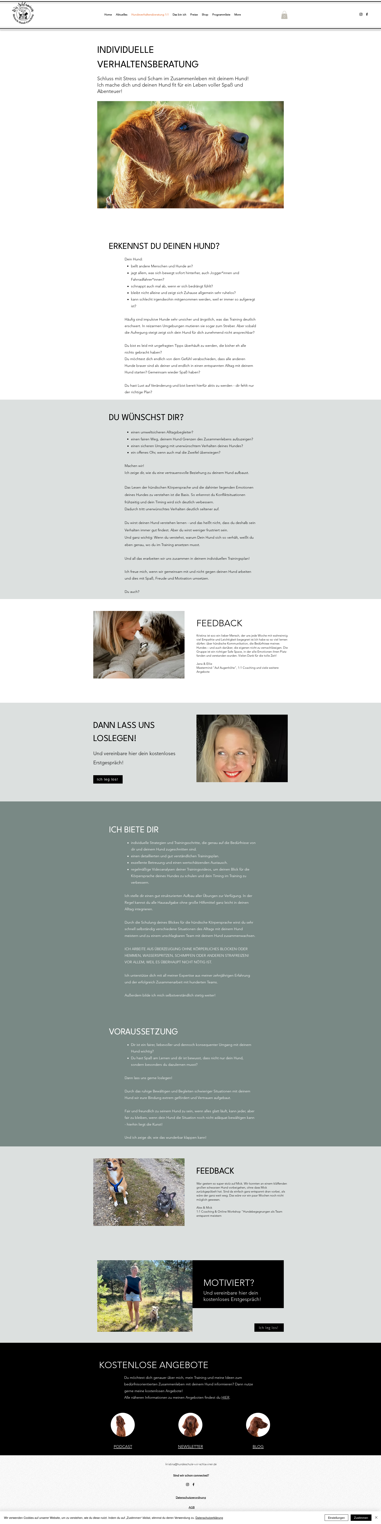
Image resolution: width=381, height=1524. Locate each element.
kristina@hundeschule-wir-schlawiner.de (191, 1464)
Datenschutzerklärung (209, 1518)
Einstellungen (336, 1518)
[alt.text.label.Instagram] (361, 14)
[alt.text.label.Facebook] (367, 14)
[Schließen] (376, 1517)
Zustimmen (361, 1518)
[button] (284, 15)
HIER (225, 1397)
